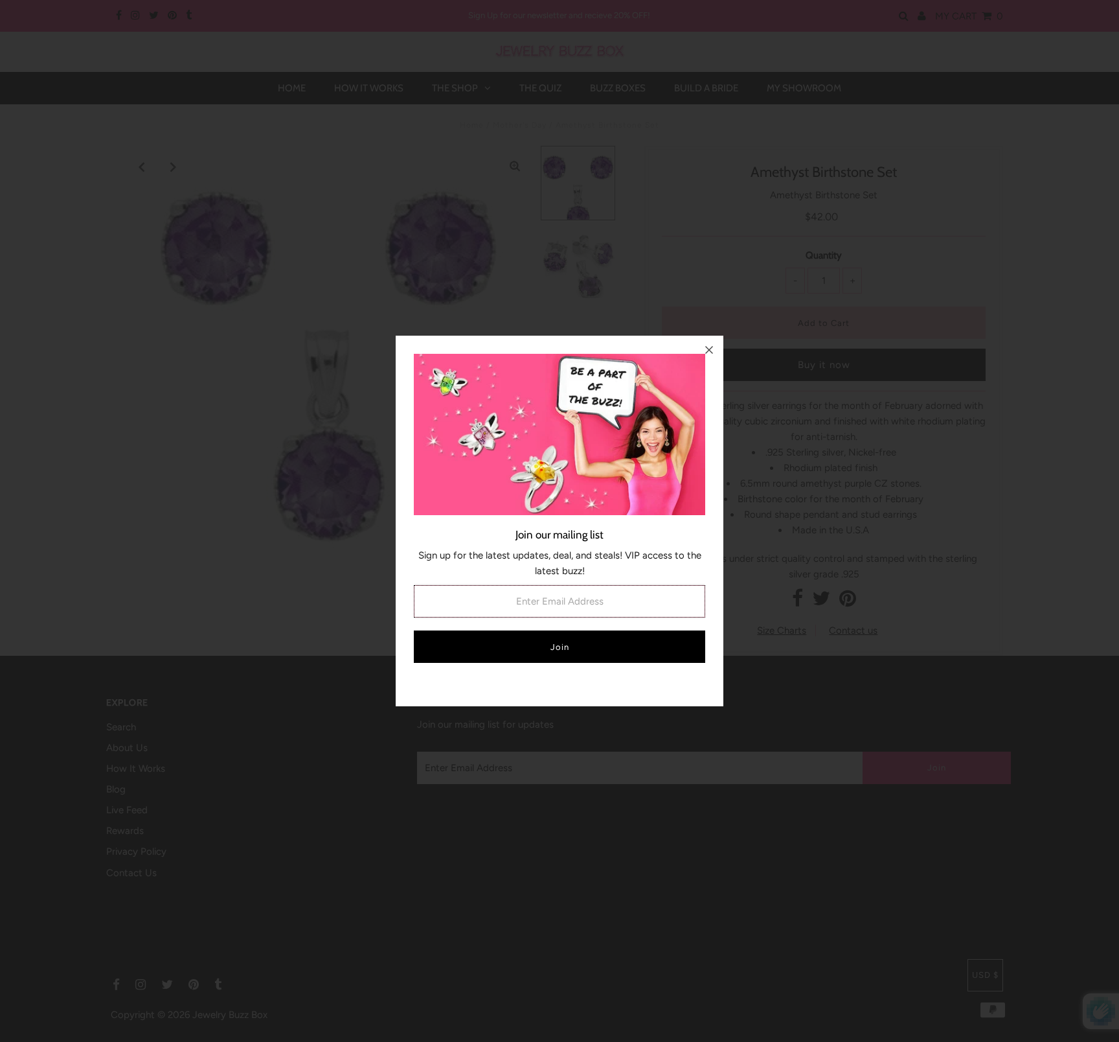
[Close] (709, 350)
